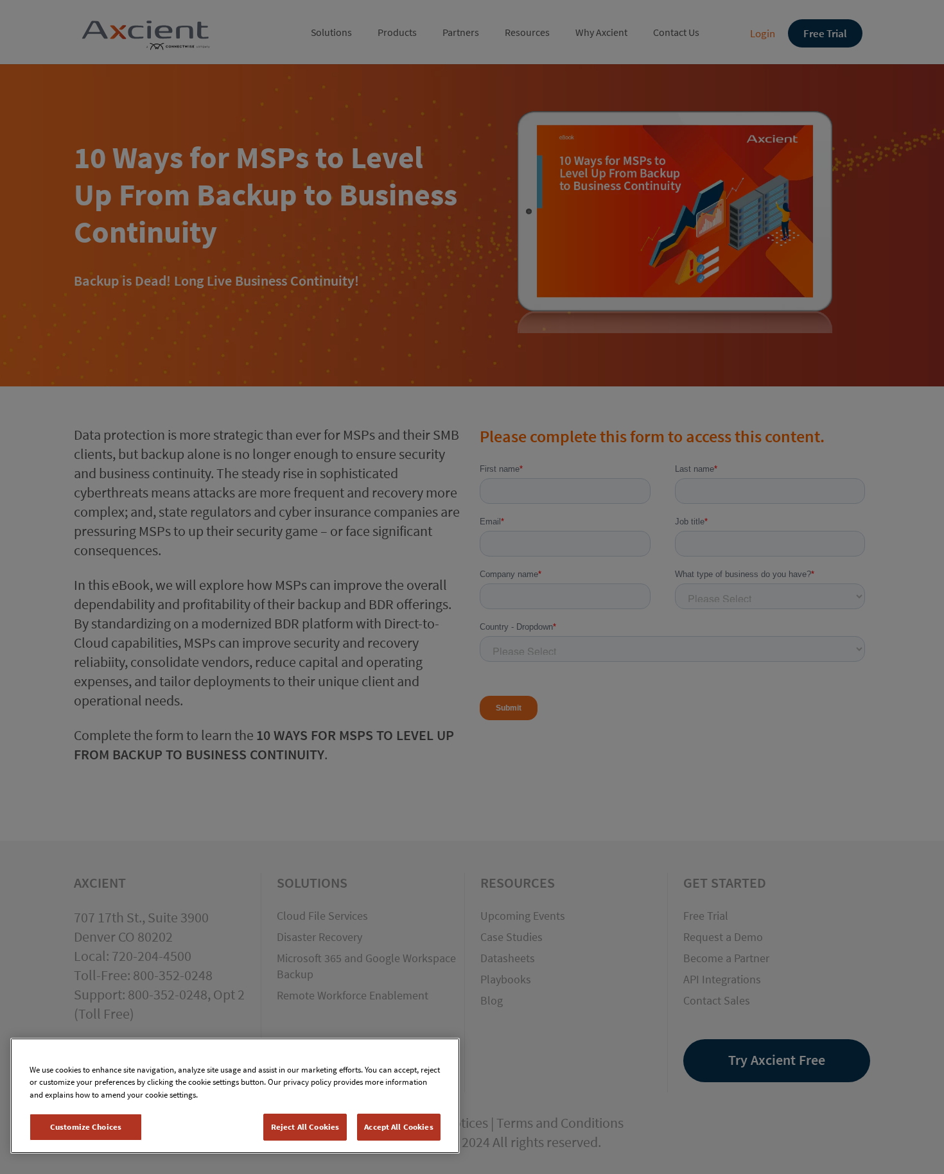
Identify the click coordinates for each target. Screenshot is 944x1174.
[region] (235, 1095)
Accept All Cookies (398, 1126)
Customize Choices (85, 1126)
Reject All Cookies (305, 1126)
